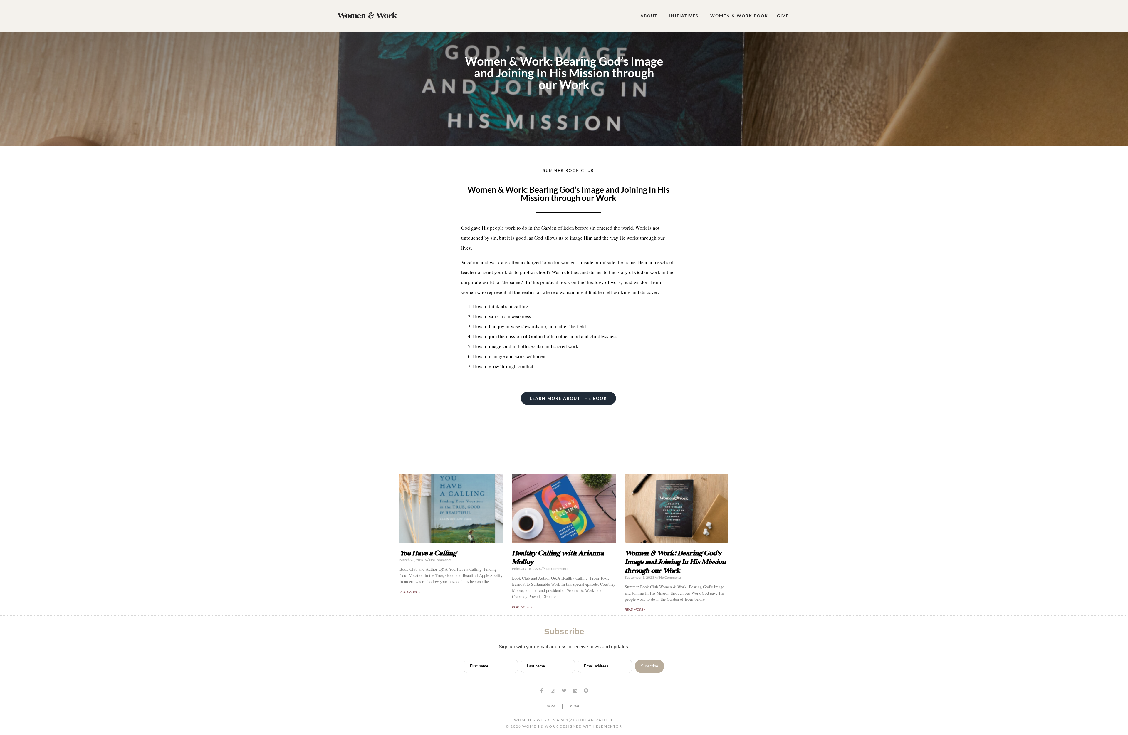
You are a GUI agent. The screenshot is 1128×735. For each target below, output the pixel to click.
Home (551, 706)
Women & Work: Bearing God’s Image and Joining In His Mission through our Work (675, 562)
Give (783, 15)
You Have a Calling (428, 553)
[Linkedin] (575, 690)
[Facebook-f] (541, 690)
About (648, 15)
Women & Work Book (739, 15)
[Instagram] (552, 690)
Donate (574, 706)
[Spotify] (586, 690)
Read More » (410, 592)
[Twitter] (564, 690)
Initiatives (684, 15)
